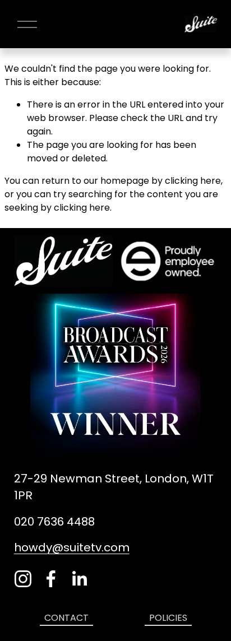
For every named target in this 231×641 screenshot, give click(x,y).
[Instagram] (23, 579)
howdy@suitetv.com (72, 547)
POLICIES (168, 617)
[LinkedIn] (79, 579)
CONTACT (66, 617)
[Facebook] (51, 579)
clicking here (193, 180)
